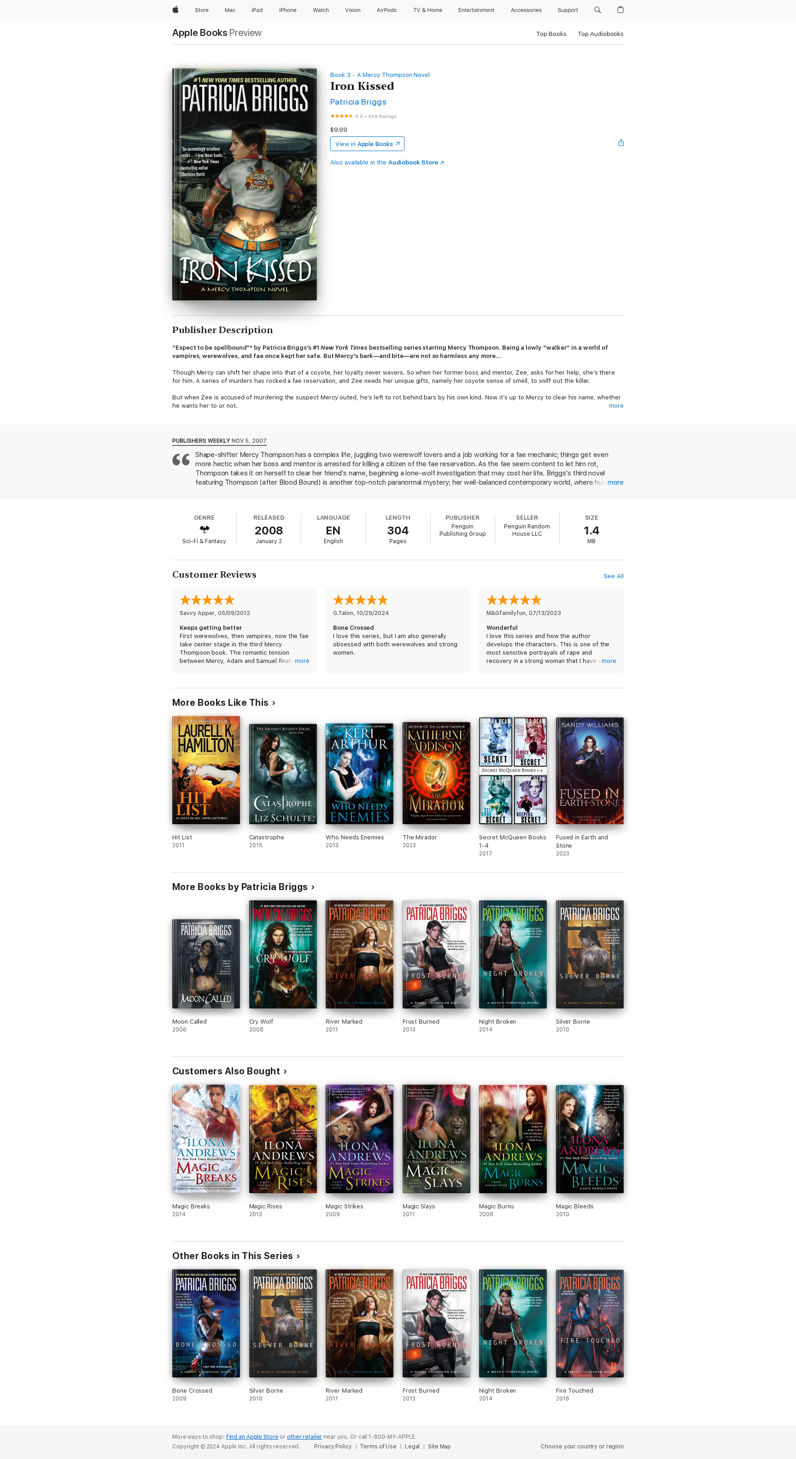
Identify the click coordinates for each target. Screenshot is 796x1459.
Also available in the (384, 162)
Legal (412, 1446)
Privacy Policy (332, 1446)
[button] (598, 10)
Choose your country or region (582, 1446)
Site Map (439, 1446)
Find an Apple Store (252, 1437)
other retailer (304, 1437)
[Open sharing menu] (621, 143)
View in (364, 144)
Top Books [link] (551, 33)
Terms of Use (378, 1446)
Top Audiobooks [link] (601, 33)
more (616, 405)
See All (614, 576)
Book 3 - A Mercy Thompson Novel (380, 74)
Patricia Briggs (358, 101)
